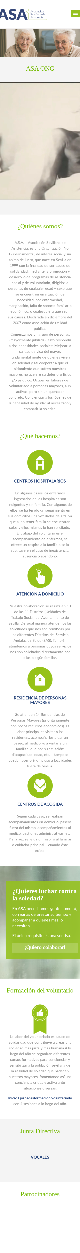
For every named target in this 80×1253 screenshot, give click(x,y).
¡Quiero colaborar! (45, 947)
